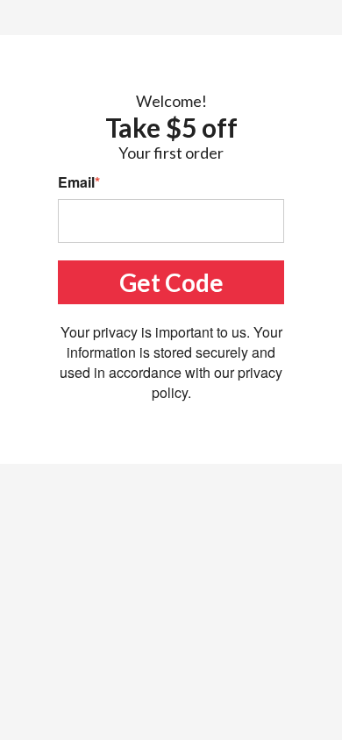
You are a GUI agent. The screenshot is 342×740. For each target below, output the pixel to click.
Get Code (171, 282)
